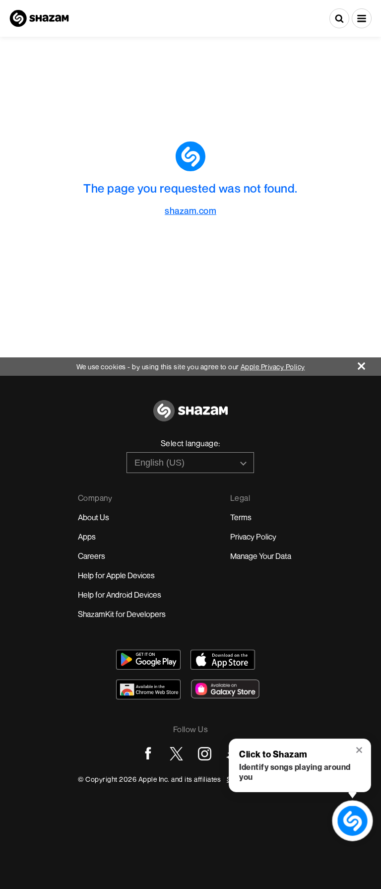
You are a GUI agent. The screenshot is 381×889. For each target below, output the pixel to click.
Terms (241, 517)
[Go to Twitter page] (176, 753)
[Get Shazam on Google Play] (148, 660)
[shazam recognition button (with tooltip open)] (352, 821)
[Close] (369, 363)
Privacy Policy (253, 537)
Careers (91, 556)
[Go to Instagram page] (204, 753)
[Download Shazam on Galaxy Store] (225, 689)
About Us (93, 517)
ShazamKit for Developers (122, 614)
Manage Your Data (260, 556)
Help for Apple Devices (116, 575)
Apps (87, 537)
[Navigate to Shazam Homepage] (39, 18)
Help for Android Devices (119, 595)
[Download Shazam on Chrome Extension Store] (148, 689)
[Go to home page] (190, 416)
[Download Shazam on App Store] (222, 660)
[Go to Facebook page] (148, 753)
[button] (362, 18)
